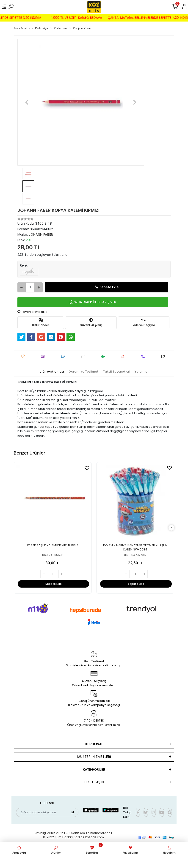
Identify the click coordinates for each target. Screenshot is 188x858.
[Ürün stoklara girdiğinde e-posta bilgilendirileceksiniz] (124, 356)
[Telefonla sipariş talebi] (144, 356)
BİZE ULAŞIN (94, 782)
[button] (26, 102)
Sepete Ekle (109, 287)
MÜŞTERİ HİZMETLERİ (94, 756)
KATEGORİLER (94, 769)
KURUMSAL (94, 744)
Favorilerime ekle (34, 312)
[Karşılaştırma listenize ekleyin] (84, 356)
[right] (171, 527)
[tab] (51, 371)
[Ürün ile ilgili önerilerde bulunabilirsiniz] (164, 356)
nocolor (29, 271)
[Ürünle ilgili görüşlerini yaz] (64, 356)
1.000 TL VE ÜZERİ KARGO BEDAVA (79, 17)
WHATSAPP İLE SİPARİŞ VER (95, 302)
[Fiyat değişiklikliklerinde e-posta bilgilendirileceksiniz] (104, 356)
